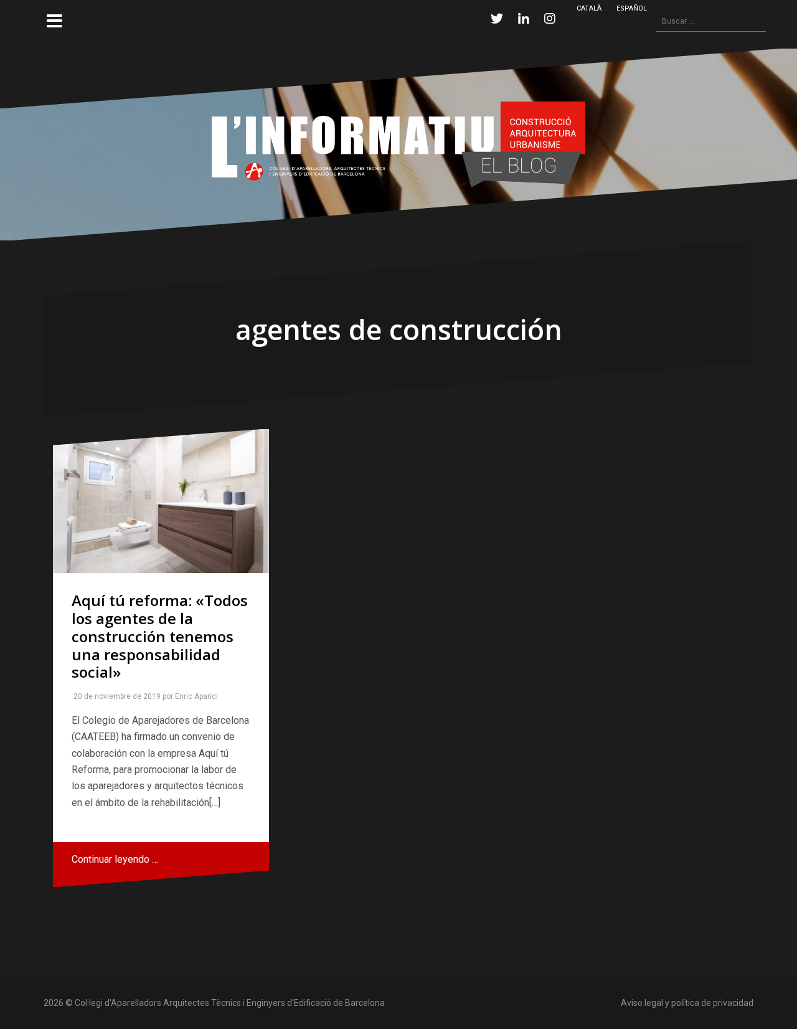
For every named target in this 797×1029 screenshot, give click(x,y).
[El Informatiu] (398, 143)
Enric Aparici (194, 696)
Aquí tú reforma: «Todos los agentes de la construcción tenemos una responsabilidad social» (160, 636)
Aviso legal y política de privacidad (687, 1003)
